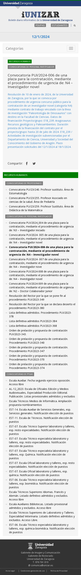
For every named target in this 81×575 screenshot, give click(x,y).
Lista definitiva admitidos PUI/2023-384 (33, 321)
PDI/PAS (40, 25)
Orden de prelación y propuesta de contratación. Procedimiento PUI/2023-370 (38, 357)
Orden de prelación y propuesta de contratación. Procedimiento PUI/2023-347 (38, 349)
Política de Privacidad (58, 571)
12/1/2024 (40, 36)
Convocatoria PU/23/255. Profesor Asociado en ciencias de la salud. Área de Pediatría (38, 199)
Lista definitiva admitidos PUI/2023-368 (33, 326)
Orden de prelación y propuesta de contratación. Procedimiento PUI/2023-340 (38, 340)
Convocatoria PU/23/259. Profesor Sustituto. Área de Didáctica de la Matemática (41, 208)
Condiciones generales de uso (33, 571)
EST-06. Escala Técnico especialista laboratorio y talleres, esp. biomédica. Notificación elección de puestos (38, 483)
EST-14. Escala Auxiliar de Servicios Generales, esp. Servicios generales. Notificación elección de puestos (41, 411)
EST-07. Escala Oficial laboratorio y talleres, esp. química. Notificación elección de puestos (38, 473)
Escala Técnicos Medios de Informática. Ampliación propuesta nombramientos (40, 403)
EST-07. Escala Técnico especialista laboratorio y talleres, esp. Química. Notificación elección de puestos (38, 454)
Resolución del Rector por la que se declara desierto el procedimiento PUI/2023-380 (42, 306)
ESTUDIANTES (59, 25)
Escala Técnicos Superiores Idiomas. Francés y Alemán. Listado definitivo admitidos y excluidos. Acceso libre (38, 495)
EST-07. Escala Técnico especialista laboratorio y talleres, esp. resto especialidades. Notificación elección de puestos (38, 442)
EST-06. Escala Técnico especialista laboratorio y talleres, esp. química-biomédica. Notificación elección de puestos (42, 528)
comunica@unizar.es (42, 565)
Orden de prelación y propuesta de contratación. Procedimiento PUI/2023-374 (38, 366)
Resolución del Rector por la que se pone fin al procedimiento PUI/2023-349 (37, 297)
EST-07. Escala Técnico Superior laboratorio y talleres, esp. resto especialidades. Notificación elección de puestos (42, 430)
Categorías (14, 48)
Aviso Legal (10, 571)
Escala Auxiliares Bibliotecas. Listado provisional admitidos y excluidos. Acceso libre (38, 506)
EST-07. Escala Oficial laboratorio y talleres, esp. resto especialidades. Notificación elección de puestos (42, 464)
